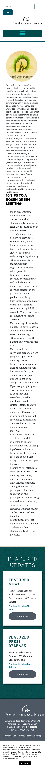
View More (22, 616)
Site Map (37, 735)
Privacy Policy (25, 735)
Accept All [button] (25, 763)
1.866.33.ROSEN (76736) (22, 729)
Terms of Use (9, 735)
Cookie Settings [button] (10, 763)
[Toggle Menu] (23, 33)
